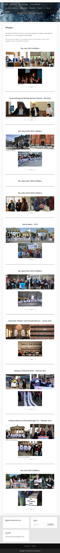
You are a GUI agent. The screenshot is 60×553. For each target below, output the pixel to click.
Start (6, 4)
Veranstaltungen (23, 4)
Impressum (27, 546)
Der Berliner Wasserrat (11, 8)
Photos (48, 8)
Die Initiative (13, 4)
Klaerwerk (32, 8)
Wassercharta (23, 8)
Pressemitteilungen (35, 4)
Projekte (39, 8)
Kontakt (7, 12)
